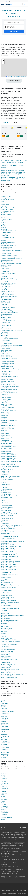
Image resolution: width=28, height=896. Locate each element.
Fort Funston (4, 335)
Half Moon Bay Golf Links (7, 361)
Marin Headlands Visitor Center (9, 420)
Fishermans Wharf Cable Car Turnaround (11, 330)
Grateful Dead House (6, 356)
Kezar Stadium (4, 387)
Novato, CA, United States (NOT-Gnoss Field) (12, 170)
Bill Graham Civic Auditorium (8, 242)
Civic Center (4, 706)
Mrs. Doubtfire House (6, 448)
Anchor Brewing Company (7, 211)
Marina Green (4, 422)
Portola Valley (4, 806)
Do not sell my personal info (9, 873)
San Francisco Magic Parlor (8, 554)
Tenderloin (4, 751)
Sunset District (4, 749)
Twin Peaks (4, 631)
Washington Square (6, 656)
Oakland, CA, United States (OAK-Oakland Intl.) (13, 172)
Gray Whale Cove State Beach (9, 358)
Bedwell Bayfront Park (6, 239)
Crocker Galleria (5, 306)
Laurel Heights (4, 726)
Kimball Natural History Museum (9, 389)
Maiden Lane (4, 415)
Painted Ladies (5, 491)
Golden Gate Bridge (6, 347)
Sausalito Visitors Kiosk (7, 576)
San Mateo (4, 814)
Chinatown (3, 705)
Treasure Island (5, 754)
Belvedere (4, 240)
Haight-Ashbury (5, 716)
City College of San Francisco (8, 283)
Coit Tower (4, 289)
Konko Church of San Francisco (9, 392)
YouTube (3, 878)
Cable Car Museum (6, 253)
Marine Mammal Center (7, 423)
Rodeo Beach (4, 535)
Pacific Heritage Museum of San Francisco (12, 486)
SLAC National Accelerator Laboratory (10, 585)
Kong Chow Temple (6, 391)
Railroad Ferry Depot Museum (8, 522)
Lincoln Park (4, 402)
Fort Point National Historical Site (9, 338)
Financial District (5, 713)
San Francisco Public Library (8, 564)
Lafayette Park (4, 394)
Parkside (3, 737)
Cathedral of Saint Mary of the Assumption (11, 270)
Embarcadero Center (6, 314)
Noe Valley (4, 733)
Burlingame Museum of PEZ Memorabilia (11, 250)
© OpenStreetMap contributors (20, 76)
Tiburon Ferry (4, 623)
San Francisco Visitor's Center (8, 569)
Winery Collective (5, 667)
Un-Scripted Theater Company (9, 644)
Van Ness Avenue (5, 648)
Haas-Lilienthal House (6, 360)
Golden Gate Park (5, 348)
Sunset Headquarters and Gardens (10, 608)
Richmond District (5, 742)
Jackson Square (5, 723)
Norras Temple (5, 471)
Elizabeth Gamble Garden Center (9, 312)
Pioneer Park (4, 504)
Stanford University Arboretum (8, 600)
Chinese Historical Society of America (10, 279)
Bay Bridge (4, 234)
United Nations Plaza (6, 638)
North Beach (4, 734)
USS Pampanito (5, 646)
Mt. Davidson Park (5, 450)
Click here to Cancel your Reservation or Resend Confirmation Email (13, 852)
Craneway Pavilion (5, 302)
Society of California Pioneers (8, 587)
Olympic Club (4, 482)
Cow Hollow (4, 710)
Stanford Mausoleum (6, 595)
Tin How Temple (5, 626)
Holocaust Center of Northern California (11, 369)
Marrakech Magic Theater (7, 428)
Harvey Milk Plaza (5, 365)
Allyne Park (4, 206)
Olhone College (5, 481)
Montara (3, 796)
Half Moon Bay (5, 788)
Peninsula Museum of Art (7, 499)
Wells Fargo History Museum (8, 661)
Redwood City (4, 807)
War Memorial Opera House (8, 652)
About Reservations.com (7, 869)
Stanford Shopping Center (7, 597)
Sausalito (3, 816)
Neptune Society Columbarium (8, 464)
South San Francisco (6, 817)
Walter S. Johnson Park (7, 651)
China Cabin (4, 276)
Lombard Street (5, 405)
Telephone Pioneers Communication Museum (12, 615)
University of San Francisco (8, 643)
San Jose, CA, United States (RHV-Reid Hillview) (13, 177)
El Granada (4, 785)
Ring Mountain (4, 530)
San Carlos (4, 811)
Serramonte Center (6, 577)
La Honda (3, 789)
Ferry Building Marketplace (8, 320)
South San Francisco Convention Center (11, 589)
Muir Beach (4, 799)
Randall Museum (5, 523)
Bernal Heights (5, 701)
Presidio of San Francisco (7, 518)
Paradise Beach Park (6, 497)
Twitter (23, 876)
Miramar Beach (5, 438)
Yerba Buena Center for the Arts (9, 672)
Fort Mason (4, 337)
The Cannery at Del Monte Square (10, 620)
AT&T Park (3, 222)
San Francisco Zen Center (8, 571)
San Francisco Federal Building (9, 553)
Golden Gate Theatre (6, 350)
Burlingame (4, 778)
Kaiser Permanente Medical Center (10, 386)
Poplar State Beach (6, 510)
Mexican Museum (5, 435)
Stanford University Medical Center (10, 602)
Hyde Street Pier (5, 374)
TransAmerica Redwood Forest (9, 630)
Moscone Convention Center (8, 446)
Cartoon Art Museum (6, 265)
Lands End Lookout (6, 397)
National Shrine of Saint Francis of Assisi (11, 461)
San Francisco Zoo (6, 572)
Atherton (3, 773)
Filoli (2, 327)
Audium (3, 224)
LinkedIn (14, 878)
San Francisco (4, 812)
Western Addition (5, 755)
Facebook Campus (6, 317)
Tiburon (3, 819)
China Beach (4, 275)
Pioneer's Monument (6, 505)
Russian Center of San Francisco (9, 536)
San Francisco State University (9, 567)
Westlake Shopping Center (8, 666)
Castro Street (4, 266)
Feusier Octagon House (7, 324)
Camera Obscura (5, 261)
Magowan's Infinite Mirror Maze (9, 414)
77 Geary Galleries (6, 198)
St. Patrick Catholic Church (8, 594)
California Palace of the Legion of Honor (11, 258)
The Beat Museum (5, 618)
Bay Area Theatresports (7, 232)
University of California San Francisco (10, 641)
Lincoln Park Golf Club (6, 404)
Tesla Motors (4, 616)
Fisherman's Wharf (5, 329)
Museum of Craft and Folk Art (8, 455)
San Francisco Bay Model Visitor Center (11, 546)
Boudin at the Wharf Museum (8, 245)
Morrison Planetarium (6, 445)
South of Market (5, 747)
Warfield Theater (5, 654)
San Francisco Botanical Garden (9, 549)
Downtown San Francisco (7, 711)
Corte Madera (4, 780)
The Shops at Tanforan (7, 621)
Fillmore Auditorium (6, 325)
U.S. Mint (3, 633)
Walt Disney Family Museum (8, 649)
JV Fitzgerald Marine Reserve (8, 384)
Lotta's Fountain (5, 409)
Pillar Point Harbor (5, 502)
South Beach (4, 746)
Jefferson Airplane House (7, 381)
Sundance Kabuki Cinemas (8, 607)
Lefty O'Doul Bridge (6, 399)
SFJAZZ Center (5, 580)
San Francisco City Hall (7, 551)
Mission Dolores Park (6, 441)
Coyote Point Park (5, 301)
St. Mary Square (5, 592)
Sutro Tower (4, 610)
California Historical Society (8, 257)
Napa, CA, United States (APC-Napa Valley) (12, 169)
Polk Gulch (4, 739)
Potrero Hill (4, 741)
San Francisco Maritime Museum (9, 556)
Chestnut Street (5, 271)
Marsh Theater (5, 430)
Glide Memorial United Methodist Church (11, 345)
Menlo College (5, 433)
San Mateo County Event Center (9, 574)
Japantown (4, 724)
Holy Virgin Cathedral (6, 371)
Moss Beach (4, 798)
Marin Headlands (5, 419)
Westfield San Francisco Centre (9, 664)
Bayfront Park (4, 235)
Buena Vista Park (5, 248)
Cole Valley (4, 708)
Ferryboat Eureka (5, 322)
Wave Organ (4, 657)
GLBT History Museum (6, 343)
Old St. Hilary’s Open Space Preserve (10, 476)
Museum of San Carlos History (8, 456)
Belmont (3, 775)
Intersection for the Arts (7, 378)
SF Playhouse (4, 579)
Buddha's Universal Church (8, 247)
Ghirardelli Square (5, 342)
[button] (3, 60)
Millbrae (3, 794)
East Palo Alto (4, 783)
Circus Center (4, 281)
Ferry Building (4, 319)
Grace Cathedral (5, 355)
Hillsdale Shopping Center (7, 368)
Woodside (3, 757)
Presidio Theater (5, 520)
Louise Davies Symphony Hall (8, 410)
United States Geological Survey (9, 639)
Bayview (3, 700)
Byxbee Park (4, 252)
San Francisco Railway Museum (9, 566)
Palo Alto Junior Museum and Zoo (9, 495)
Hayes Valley (4, 718)
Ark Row (3, 217)
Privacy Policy (15, 890)
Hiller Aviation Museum (7, 366)
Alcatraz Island (4, 203)
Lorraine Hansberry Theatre (8, 407)
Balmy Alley (4, 229)
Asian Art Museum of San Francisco (10, 221)
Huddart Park (4, 373)
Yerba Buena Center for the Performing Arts (12, 674)
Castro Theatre (5, 268)
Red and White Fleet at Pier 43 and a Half (11, 525)
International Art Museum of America (10, 376)
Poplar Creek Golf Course (7, 509)
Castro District (4, 703)
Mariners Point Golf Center (8, 425)
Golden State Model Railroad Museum (10, 351)
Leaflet (8, 76)
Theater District (5, 752)
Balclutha (3, 227)
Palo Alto (3, 804)
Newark (3, 801)
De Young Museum (6, 309)
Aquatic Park (4, 216)
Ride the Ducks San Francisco (8, 528)
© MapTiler (12, 76)
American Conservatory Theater (9, 207)
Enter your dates (14, 80)
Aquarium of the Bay (6, 214)
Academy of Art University (7, 199)
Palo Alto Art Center (6, 494)
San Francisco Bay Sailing (7, 548)
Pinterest (19, 878)
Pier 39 (3, 500)
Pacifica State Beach (6, 489)
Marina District (4, 728)
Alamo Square (4, 201)
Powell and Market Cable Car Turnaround (11, 513)
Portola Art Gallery (5, 512)
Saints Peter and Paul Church (8, 540)
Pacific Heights (5, 736)
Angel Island (4, 212)
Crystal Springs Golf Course (8, 307)
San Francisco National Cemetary (9, 562)
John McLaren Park (6, 383)
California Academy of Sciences (9, 255)
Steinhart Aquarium (6, 603)
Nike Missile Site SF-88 (7, 469)
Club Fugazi (4, 288)
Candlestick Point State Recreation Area (11, 263)
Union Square (4, 634)
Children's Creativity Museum (8, 273)
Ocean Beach (4, 474)
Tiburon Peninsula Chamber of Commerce (11, 625)
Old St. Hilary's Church (6, 477)
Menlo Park (4, 793)
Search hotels (14, 31)
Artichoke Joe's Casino (7, 219)
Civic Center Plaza (5, 286)
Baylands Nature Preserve (7, 237)
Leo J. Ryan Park (5, 401)
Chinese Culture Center (7, 278)
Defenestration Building (7, 311)
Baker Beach (4, 225)
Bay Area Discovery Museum (8, 230)
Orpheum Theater (5, 484)
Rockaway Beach (5, 533)
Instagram (9, 878)
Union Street (4, 636)
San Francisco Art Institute (7, 544)
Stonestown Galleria (6, 605)
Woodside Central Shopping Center (10, 669)
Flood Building (4, 332)
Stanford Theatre (5, 598)
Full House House (5, 340)
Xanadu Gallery (5, 670)
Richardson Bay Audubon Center (9, 527)
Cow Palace (4, 297)
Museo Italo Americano (7, 453)
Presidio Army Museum (7, 515)
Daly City (3, 781)
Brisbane (3, 776)
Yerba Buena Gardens (6, 675)
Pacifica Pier (4, 487)
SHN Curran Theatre (6, 584)
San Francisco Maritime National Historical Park (13, 558)
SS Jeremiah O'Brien (6, 590)
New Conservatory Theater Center (10, 466)
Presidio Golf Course (6, 517)
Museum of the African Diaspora (9, 458)
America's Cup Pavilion (7, 209)
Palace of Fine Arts (6, 492)
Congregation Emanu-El (7, 293)
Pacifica (3, 803)
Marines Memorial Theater (8, 427)
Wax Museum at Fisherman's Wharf (10, 659)
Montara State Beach (6, 443)
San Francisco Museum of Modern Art (10, 561)
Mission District (5, 729)
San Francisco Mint (6, 559)
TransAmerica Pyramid (6, 628)
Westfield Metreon (5, 662)
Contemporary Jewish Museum (9, 296)
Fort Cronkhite (4, 333)
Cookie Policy (22, 890)
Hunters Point (4, 719)
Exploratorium (4, 315)
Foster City (4, 786)
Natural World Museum (7, 463)
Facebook (18, 876)
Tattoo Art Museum (6, 612)
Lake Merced (4, 396)
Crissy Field (4, 304)
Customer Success (15, 871)
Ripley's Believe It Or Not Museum (9, 531)
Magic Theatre (5, 412)
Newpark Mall (4, 468)
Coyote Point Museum (6, 299)
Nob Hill (3, 731)
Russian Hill (4, 744)
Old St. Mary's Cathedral (7, 479)
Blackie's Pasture (5, 243)
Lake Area (3, 791)
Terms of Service (6, 890)
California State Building (7, 260)
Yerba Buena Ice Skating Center (9, 677)
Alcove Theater (5, 204)
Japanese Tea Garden (7, 379)
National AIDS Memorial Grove (9, 459)
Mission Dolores (5, 440)
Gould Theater (5, 353)
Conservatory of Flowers (7, 294)
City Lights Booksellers (7, 284)
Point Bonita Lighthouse (7, 507)
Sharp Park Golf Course (7, 582)
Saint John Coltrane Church (8, 538)
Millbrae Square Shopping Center (9, 437)
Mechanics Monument (6, 432)
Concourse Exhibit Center (7, 291)
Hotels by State (6, 871)
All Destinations (19, 869)
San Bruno (3, 809)
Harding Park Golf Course (7, 363)
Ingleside (3, 721)
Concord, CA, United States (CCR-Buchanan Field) (14, 160)
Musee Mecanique (6, 451)
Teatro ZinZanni (5, 613)
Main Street (4, 417)
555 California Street (6, 196)
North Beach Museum (6, 473)
